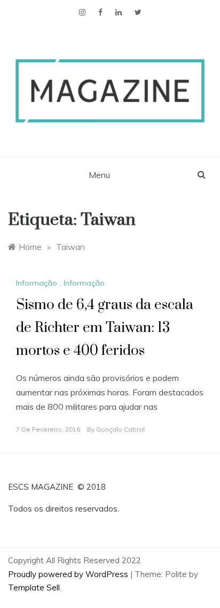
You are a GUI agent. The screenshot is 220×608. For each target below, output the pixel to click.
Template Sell (34, 587)
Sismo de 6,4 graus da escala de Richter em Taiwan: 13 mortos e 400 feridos (104, 328)
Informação (36, 283)
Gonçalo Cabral (120, 429)
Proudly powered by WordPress (69, 574)
